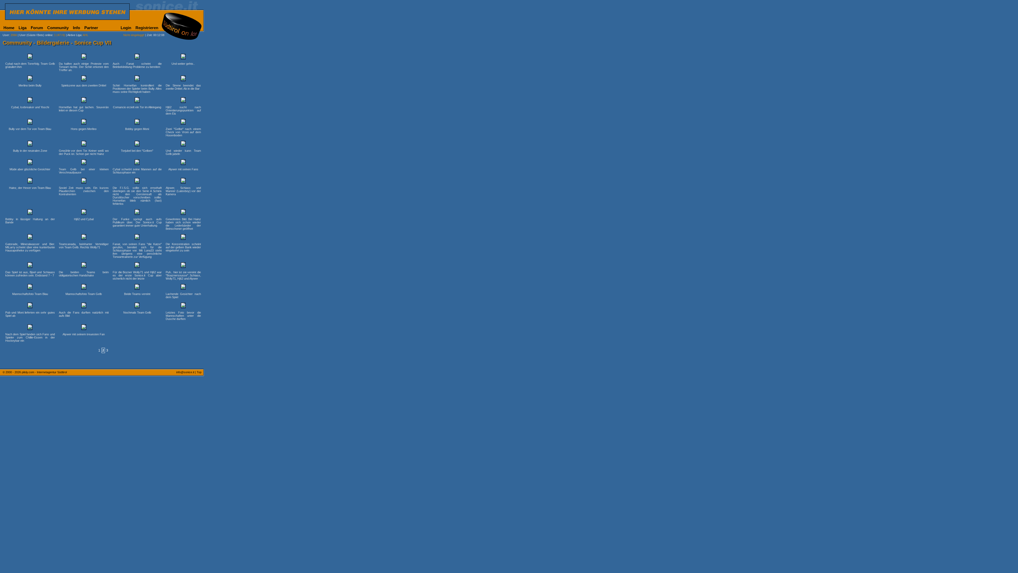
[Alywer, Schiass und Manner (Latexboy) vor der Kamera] (183, 181)
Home (8, 27)
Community (58, 27)
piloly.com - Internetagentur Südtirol (44, 372)
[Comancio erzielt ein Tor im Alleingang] (137, 101)
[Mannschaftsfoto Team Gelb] (84, 287)
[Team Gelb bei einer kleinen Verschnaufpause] (84, 163)
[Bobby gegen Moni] (137, 122)
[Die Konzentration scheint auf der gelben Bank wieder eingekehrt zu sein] (183, 238)
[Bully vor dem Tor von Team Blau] (30, 122)
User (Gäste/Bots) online (35, 35)
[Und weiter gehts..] (183, 57)
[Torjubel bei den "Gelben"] (137, 144)
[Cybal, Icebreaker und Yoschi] (30, 101)
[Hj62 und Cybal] (84, 213)
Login (126, 27)
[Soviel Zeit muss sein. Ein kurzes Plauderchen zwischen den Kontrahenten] (84, 181)
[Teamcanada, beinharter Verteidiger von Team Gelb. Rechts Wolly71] (84, 238)
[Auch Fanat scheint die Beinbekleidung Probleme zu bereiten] (137, 57)
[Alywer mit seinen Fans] (183, 163)
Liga (23, 27)
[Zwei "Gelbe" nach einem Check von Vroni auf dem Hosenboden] (183, 122)
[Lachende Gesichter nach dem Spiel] (183, 287)
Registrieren (146, 27)
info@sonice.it (185, 372)
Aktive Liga (74, 35)
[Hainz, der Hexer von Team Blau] (30, 181)
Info (76, 27)
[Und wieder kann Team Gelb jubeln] (183, 144)
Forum (37, 27)
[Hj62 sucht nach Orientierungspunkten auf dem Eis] (183, 101)
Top (199, 372)
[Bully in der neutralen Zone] (30, 144)
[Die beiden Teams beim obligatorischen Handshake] (84, 266)
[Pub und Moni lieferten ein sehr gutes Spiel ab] (30, 306)
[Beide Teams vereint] (137, 287)
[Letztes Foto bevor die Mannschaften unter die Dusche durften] (183, 306)
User (6, 35)
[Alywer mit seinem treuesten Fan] (84, 328)
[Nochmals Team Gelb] (137, 306)
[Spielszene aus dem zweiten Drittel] (84, 79)
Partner (91, 27)
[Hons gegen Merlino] (84, 122)
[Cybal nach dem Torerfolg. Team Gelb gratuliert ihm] (30, 57)
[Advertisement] (229, 132)
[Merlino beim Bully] (30, 79)
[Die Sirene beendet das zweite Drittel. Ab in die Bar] (183, 79)
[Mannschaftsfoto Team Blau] (30, 287)
